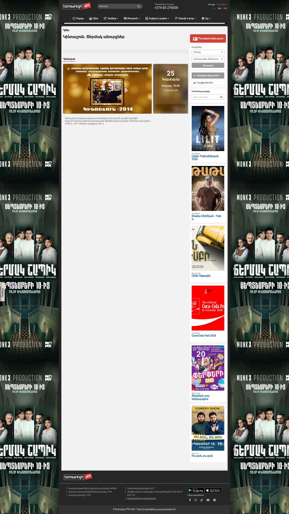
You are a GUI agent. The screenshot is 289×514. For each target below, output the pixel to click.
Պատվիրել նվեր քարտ (210, 38)
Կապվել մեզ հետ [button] (205, 83)
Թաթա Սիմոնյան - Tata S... (206, 217)
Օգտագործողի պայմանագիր (141, 498)
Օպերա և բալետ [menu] (158, 18)
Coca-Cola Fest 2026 (204, 335)
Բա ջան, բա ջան (202, 455)
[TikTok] (202, 500)
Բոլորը (80, 18)
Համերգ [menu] (112, 18)
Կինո (95, 18)
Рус (225, 8)
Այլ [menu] (207, 18)
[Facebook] (190, 500)
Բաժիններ (197, 47)
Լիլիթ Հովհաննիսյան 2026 (205, 158)
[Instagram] (196, 500)
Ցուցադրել (208, 65)
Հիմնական (69, 59)
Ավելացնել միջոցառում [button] (207, 75)
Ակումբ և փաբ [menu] (186, 18)
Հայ (214, 8)
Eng (219, 8)
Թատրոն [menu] (132, 18)
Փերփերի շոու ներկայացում (200, 397)
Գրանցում (222, 4)
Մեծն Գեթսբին (201, 275)
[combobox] (208, 52)
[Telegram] (214, 500)
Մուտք (211, 4)
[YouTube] (208, 500)
